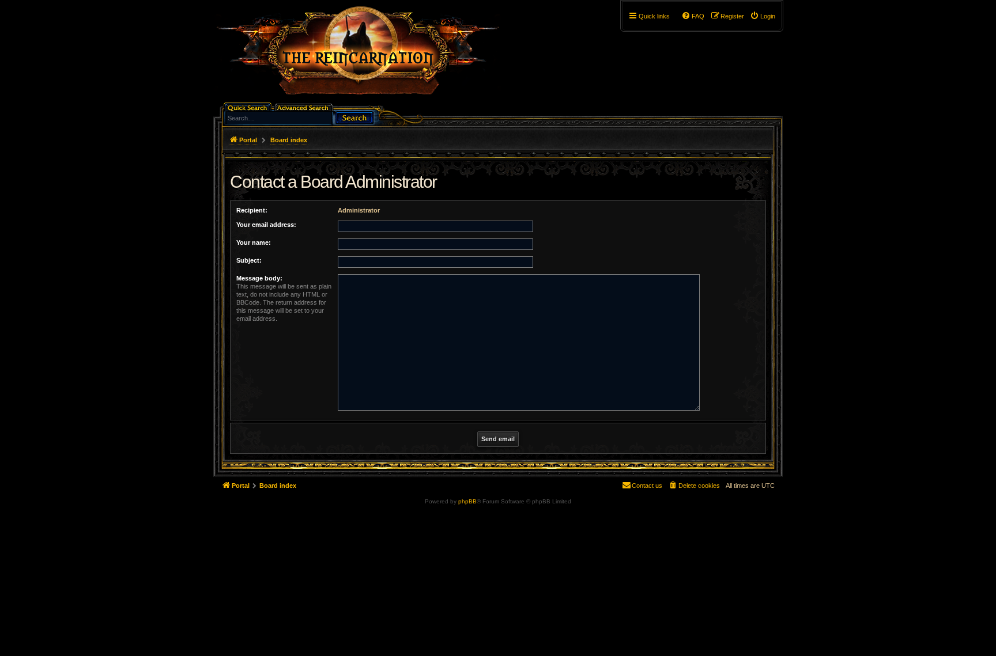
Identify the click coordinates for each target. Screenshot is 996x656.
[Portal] (364, 55)
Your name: (253, 242)
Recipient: (251, 210)
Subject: (249, 260)
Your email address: (266, 224)
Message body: (259, 278)
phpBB (467, 501)
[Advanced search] (304, 107)
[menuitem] (762, 16)
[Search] (354, 116)
